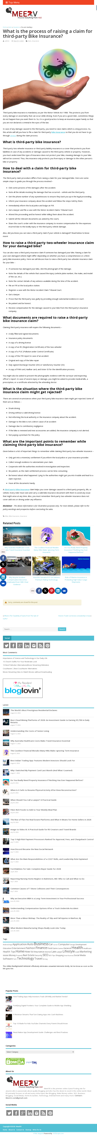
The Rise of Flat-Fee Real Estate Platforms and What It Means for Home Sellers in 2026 (50, 819)
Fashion (30, 948)
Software (8, 958)
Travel (38, 958)
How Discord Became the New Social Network (31, 849)
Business (41, 943)
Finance (41, 947)
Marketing (86, 951)
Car (51, 944)
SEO (45, 955)
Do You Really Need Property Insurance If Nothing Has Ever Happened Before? (76, 549)
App (10, 945)
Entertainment (18, 948)
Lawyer (59, 952)
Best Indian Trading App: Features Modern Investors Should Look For (42, 760)
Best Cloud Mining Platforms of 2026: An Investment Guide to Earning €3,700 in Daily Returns (49, 721)
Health (77, 947)
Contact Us (20, 1130)
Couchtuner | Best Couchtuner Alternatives (20, 668)
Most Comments (10, 652)
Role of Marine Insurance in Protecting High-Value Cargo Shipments (76, 579)
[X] (45, 591)
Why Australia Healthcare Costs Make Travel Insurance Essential (17, 548)
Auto (29, 41)
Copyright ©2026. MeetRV (12, 1126)
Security (38, 955)
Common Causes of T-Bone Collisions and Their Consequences (39, 888)
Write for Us (37, 1130)
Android (6, 945)
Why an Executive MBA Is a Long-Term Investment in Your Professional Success (47, 898)
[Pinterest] (51, 591)
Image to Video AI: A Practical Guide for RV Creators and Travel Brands (43, 829)
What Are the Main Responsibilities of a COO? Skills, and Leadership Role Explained (49, 859)
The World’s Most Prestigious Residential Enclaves (33, 710)
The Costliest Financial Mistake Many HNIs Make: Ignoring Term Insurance (46, 549)
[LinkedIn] (58, 591)
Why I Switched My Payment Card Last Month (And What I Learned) (41, 770)
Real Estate (28, 955)
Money (12, 955)
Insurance (35, 41)
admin (7, 41)
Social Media (80, 955)
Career (55, 945)
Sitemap (28, 1130)
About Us (11, 1130)
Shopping (60, 955)
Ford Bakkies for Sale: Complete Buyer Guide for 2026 (35, 869)
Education (7, 948)
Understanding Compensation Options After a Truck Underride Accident (44, 908)
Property (19, 955)
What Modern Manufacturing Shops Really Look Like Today (38, 928)
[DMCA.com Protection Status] (15, 1064)
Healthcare (87, 948)
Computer (64, 944)
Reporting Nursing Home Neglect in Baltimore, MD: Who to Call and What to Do (47, 878)
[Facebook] (39, 591)
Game (55, 948)
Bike (6, 516)
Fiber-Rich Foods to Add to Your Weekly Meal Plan (33, 809)
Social (7, 638)
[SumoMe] (64, 591)
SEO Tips (52, 955)
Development (81, 944)
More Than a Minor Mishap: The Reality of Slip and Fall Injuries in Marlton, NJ (45, 918)
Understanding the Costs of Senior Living (29, 731)
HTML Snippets (38, 1133)
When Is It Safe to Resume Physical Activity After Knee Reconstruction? (43, 790)
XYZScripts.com (58, 1133)
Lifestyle (69, 951)
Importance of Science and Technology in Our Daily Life (25, 658)
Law (53, 951)
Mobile (5, 955)
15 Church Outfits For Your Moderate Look (20, 661)
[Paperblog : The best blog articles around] (31, 1064)
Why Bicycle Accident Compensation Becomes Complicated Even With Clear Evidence (17, 581)
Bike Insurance (14, 516)
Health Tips (9, 951)
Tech (15, 959)
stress (13, 135)
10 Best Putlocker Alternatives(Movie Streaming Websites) (26, 665)
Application (20, 944)
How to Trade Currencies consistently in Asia (74, 616)
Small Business (69, 955)
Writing (45, 959)
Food (49, 948)
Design (72, 945)
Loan (77, 951)
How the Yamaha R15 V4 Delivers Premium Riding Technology (46, 578)
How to (29, 951)
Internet (48, 952)
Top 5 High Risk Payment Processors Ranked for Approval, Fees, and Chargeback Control (52, 839)
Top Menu (14, 2)
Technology (25, 958)
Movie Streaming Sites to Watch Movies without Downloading (27, 672)
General (67, 948)
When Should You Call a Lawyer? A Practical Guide (33, 800)
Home (20, 951)
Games (60, 948)
